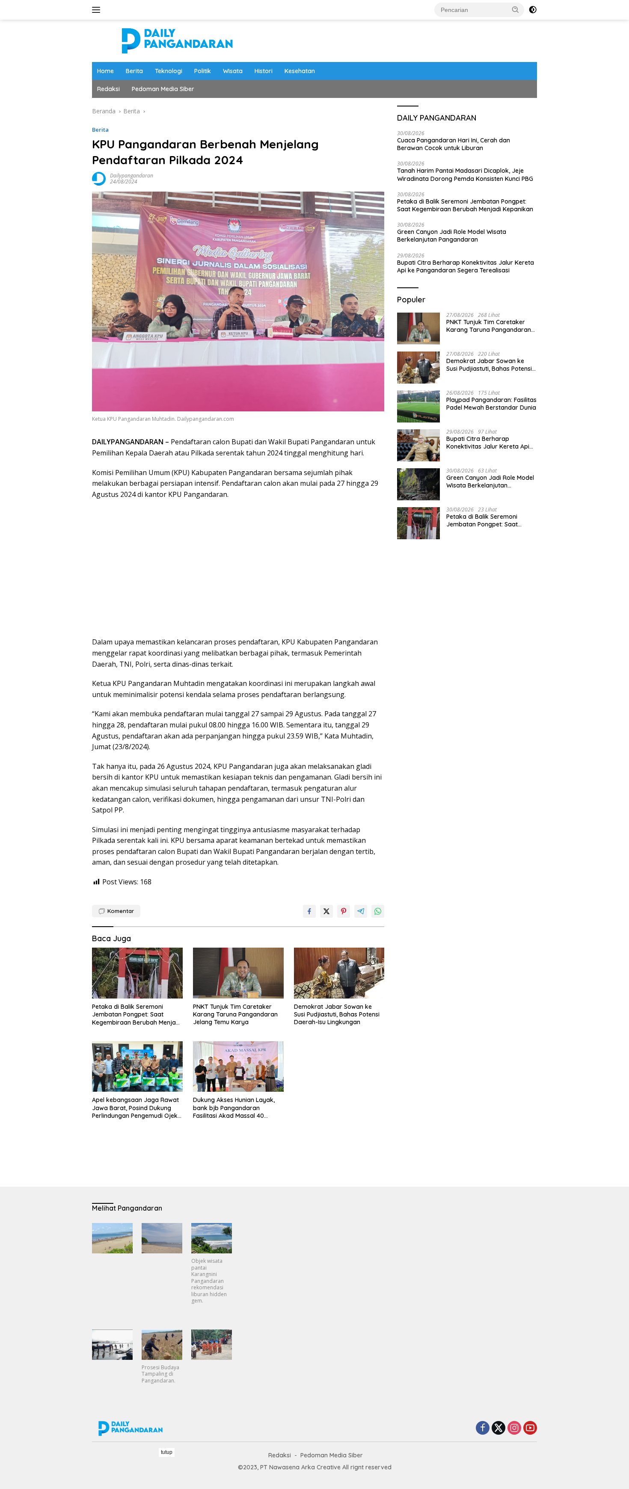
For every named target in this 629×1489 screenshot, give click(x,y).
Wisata (233, 71)
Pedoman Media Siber (163, 89)
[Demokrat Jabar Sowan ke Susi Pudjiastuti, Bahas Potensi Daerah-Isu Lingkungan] (339, 973)
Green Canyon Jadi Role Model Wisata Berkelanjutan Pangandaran (451, 236)
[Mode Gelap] (532, 10)
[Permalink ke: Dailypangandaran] (99, 178)
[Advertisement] (238, 568)
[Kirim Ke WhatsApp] (377, 911)
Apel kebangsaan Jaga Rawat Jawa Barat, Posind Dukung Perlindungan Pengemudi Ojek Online (135, 1108)
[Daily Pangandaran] (177, 40)
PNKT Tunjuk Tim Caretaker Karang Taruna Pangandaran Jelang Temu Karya (235, 1014)
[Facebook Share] (309, 911)
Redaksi (108, 89)
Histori (264, 71)
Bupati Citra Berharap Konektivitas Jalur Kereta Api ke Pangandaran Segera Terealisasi (465, 266)
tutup (166, 1452)
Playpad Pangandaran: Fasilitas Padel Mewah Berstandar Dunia (491, 404)
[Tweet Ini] (326, 911)
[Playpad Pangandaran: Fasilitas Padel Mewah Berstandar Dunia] (418, 406)
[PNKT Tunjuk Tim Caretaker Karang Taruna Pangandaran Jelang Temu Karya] (238, 973)
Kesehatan (300, 71)
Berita (134, 71)
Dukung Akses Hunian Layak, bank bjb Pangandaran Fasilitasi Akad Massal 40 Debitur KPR (234, 1108)
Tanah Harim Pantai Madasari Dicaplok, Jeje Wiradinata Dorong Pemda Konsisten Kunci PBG (465, 175)
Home (105, 71)
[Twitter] (498, 1428)
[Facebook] (483, 1428)
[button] (515, 9)
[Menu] (98, 10)
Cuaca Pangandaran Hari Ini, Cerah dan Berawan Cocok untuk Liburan (453, 144)
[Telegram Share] (360, 911)
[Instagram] (514, 1428)
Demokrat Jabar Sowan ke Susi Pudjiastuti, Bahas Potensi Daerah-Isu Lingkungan (337, 1014)
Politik (202, 71)
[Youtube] (530, 1428)
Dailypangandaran (131, 175)
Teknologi (168, 71)
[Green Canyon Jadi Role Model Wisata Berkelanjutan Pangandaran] (418, 484)
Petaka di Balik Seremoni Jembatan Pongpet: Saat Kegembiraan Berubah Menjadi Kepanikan (136, 1014)
